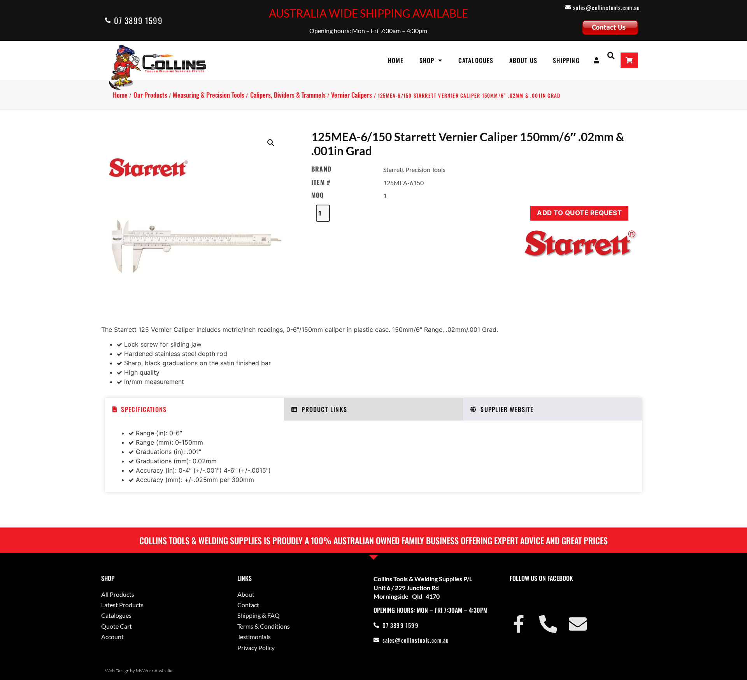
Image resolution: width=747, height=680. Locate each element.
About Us (523, 60)
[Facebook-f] (519, 624)
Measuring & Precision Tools (208, 95)
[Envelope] (578, 624)
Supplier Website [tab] (506, 409)
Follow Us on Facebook (541, 578)
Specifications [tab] (144, 409)
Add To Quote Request (579, 213)
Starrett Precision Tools (414, 169)
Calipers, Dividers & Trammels (288, 95)
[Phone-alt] (548, 624)
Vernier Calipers (351, 95)
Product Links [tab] (324, 409)
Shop (427, 60)
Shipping (566, 60)
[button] (611, 55)
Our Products (150, 95)
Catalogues (476, 60)
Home (396, 60)
